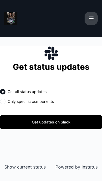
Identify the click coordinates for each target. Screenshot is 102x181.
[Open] (91, 18)
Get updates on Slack (51, 122)
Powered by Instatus (76, 167)
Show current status (25, 167)
